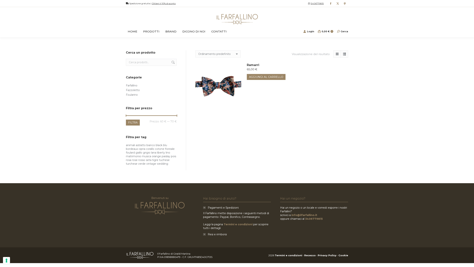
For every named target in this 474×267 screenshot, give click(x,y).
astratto (141, 145)
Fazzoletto (133, 90)
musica (146, 156)
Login (310, 31)
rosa (128, 160)
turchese (131, 163)
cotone (159, 149)
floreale (170, 149)
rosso (141, 160)
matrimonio (133, 156)
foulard (130, 152)
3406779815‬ (317, 3)
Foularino (132, 94)
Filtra (133, 122)
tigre (155, 160)
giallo (139, 152)
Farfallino (131, 85)
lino (168, 152)
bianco (150, 145)
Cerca (173, 62)
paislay (166, 156)
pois (173, 156)
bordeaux (132, 149)
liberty (161, 152)
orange (156, 156)
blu (165, 145)
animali (130, 145)
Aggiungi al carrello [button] (266, 77)
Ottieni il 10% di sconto (164, 3)
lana (153, 152)
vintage (151, 163)
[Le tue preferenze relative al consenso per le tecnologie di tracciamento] (6, 260)
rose (135, 160)
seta (148, 160)
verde (142, 163)
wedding (162, 163)
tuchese (164, 160)
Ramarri (253, 65)
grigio (146, 152)
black (159, 145)
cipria (142, 149)
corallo (150, 149)
